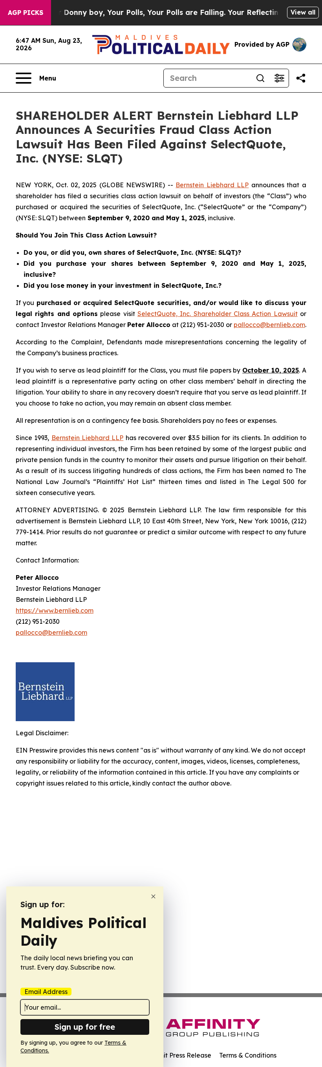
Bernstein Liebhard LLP (212, 185)
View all (303, 12)
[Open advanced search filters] (279, 78)
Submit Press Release (178, 1055)
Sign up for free (85, 1027)
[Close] (153, 896)
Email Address (46, 992)
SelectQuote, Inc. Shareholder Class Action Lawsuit (217, 314)
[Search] (260, 78)
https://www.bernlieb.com (54, 610)
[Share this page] (300, 78)
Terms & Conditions (247, 1055)
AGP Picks (25, 12)
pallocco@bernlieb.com (269, 325)
